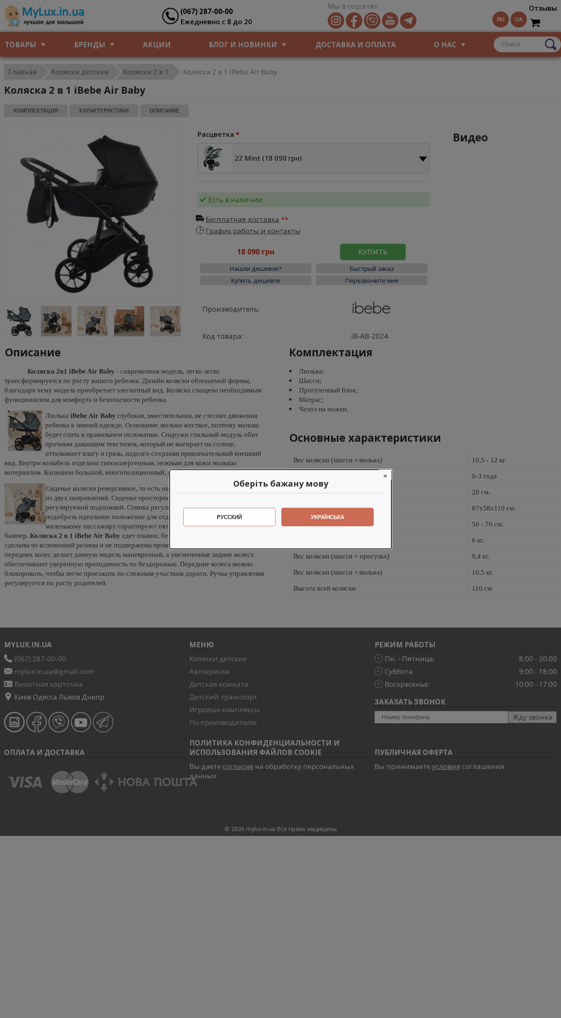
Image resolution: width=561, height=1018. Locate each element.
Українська (327, 517)
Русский (229, 517)
